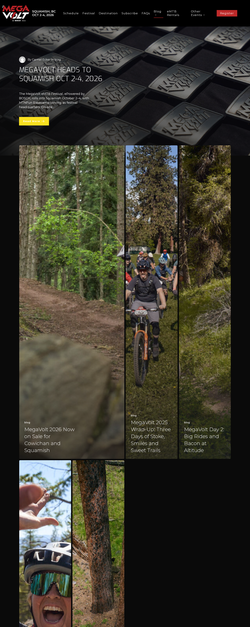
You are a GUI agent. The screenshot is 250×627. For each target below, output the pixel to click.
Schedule (71, 13)
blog (27, 422)
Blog (157, 11)
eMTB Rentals (173, 13)
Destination (108, 13)
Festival (88, 13)
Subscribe (130, 13)
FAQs (146, 13)
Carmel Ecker (41, 59)
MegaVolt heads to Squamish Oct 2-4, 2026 (60, 74)
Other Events (196, 13)
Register (227, 13)
